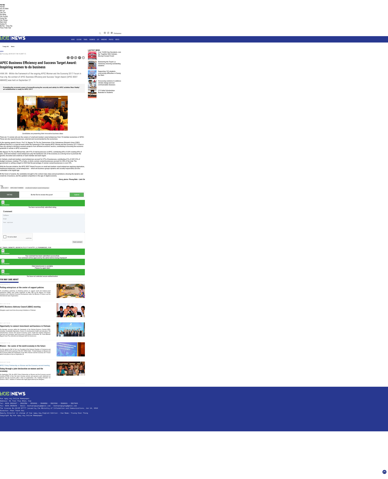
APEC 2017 (4, 188)
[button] (49, 420)
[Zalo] (75, 58)
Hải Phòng (3, 20)
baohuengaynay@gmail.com (39, 405)
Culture (79, 39)
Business (92, 39)
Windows (104, 39)
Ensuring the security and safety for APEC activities (51, 87)
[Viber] (79, 58)
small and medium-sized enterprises (37, 188)
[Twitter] (83, 58)
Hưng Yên (3, 18)
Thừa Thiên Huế (5, 28)
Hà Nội (2, 7)
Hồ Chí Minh (4, 9)
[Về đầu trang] (384, 472)
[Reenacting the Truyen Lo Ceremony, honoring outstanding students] (92, 65)
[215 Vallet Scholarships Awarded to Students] (92, 94)
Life (98, 39)
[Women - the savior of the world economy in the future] (71, 349)
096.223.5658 (4, 2)
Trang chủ (6, 46)
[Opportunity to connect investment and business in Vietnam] (71, 330)
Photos (111, 39)
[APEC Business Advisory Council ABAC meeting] (71, 310)
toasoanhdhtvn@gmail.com (18, 2)
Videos (117, 39)
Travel (86, 39)
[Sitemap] (105, 33)
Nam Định (3, 22)
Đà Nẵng (3, 14)
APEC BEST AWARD (17, 188)
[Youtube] (112, 33)
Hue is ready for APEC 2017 (23, 89)
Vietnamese (117, 33)
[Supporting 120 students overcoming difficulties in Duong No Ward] (92, 74)
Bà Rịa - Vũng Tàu (6, 26)
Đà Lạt (2, 11)
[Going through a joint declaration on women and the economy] (71, 372)
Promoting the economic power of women (18, 87)
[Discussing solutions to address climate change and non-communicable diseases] (92, 84)
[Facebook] (108, 33)
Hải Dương (4, 16)
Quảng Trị (3, 24)
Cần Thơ (3, 12)
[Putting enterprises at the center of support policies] (71, 291)
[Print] (68, 57)
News (73, 39)
